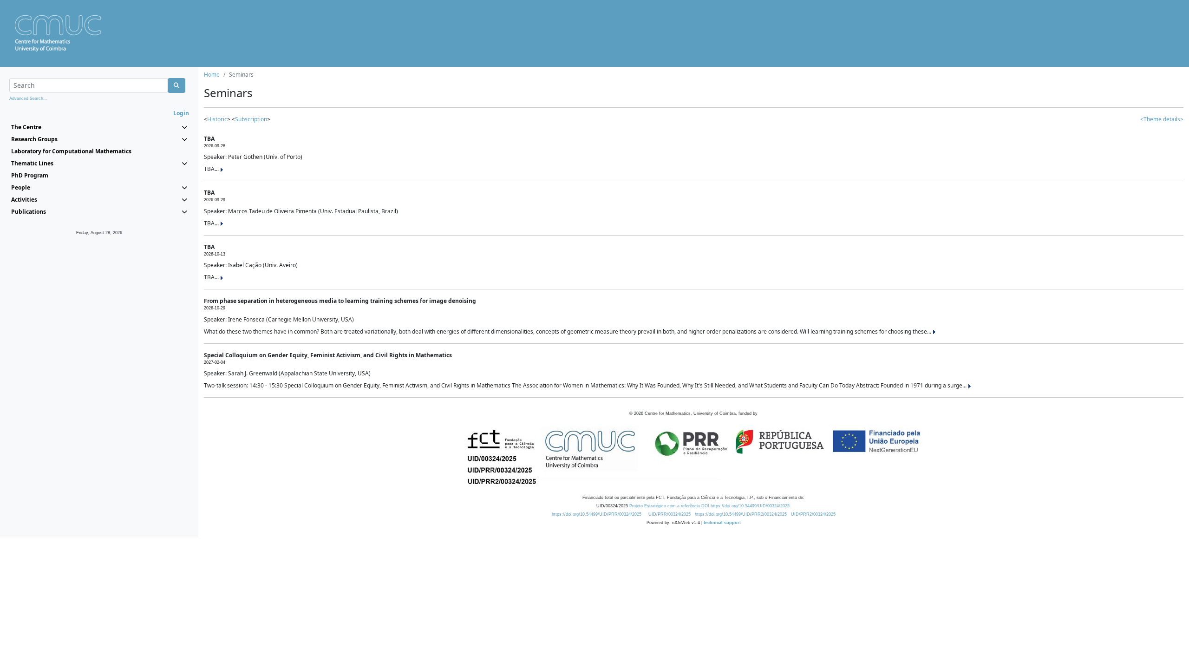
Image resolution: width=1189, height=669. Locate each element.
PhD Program (29, 175)
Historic (217, 119)
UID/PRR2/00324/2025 (813, 514)
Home (212, 75)
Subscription (251, 119)
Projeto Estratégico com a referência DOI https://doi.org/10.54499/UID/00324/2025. (710, 506)
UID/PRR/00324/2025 (669, 514)
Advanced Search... (28, 98)
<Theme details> (1161, 119)
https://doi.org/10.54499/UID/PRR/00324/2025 (596, 514)
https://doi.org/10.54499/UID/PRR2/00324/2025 (741, 514)
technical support (722, 522)
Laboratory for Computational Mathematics (71, 151)
